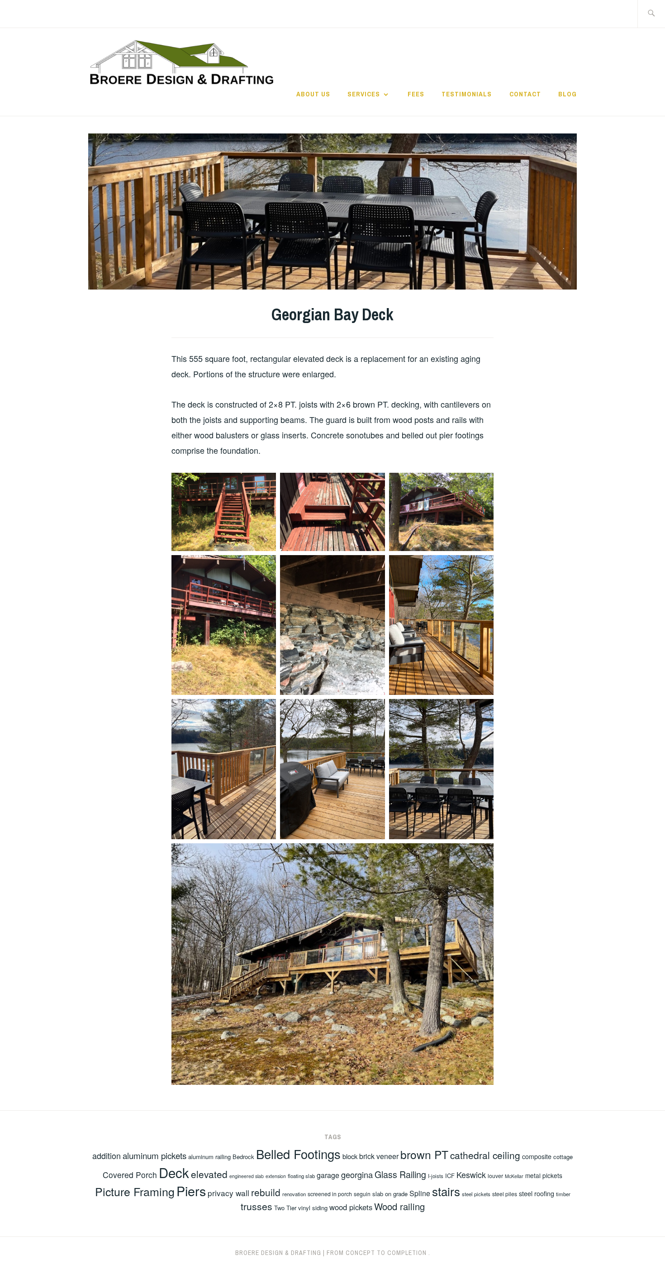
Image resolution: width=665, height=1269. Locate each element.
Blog (567, 94)
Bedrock (243, 1156)
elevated (209, 1174)
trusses (256, 1206)
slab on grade (390, 1193)
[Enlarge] (264, 484)
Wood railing (399, 1206)
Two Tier (285, 1207)
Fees (416, 94)
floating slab (301, 1175)
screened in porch (330, 1194)
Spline (419, 1193)
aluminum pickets (154, 1155)
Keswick (471, 1174)
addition (106, 1155)
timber (563, 1194)
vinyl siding (313, 1207)
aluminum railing (209, 1156)
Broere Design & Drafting (278, 1253)
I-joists (435, 1175)
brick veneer (379, 1156)
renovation (294, 1194)
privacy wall (228, 1192)
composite (536, 1156)
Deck (174, 1172)
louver (495, 1175)
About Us (313, 94)
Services (363, 94)
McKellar (514, 1176)
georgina (357, 1174)
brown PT (424, 1154)
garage (328, 1175)
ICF (450, 1175)
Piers (191, 1190)
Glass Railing (400, 1174)
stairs (446, 1191)
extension (276, 1176)
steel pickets (476, 1194)
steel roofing (536, 1193)
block (349, 1156)
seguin (362, 1194)
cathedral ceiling (485, 1155)
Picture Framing (135, 1191)
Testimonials (467, 94)
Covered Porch (130, 1174)
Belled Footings (298, 1154)
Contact (525, 94)
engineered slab (246, 1176)
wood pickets (350, 1207)
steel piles (504, 1194)
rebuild (265, 1192)
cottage (563, 1156)
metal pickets (543, 1175)
